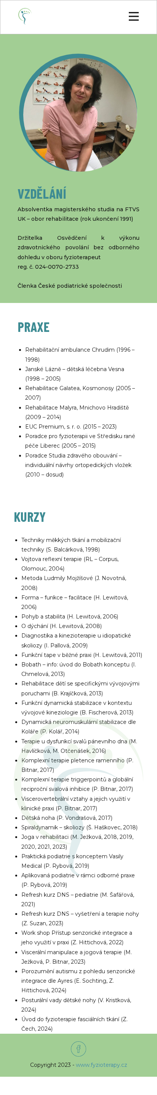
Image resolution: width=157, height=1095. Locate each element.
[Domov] (25, 16)
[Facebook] (78, 1049)
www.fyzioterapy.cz (101, 1065)
